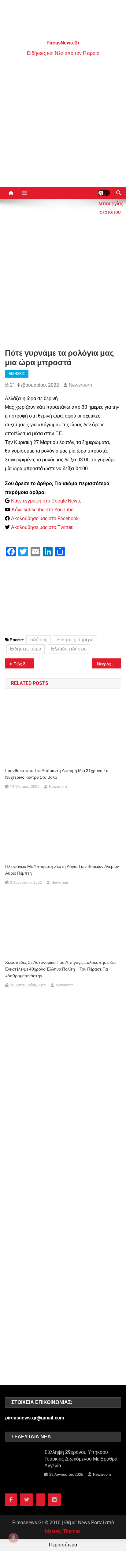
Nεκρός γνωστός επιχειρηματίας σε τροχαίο (109, 663)
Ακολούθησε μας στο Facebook (45, 518)
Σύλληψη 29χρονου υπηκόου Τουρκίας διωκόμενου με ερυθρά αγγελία (80, 1458)
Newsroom (80, 385)
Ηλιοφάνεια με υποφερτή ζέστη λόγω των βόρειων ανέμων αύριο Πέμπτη (62, 870)
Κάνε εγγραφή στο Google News (45, 501)
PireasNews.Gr (63, 43)
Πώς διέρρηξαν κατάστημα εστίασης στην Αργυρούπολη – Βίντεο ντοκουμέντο (23, 663)
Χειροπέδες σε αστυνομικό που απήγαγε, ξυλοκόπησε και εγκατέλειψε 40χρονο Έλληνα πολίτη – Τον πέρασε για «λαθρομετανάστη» (60, 969)
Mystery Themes (62, 1531)
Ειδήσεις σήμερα (75, 640)
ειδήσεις (38, 640)
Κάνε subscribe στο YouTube (42, 510)
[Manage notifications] (13, 1537)
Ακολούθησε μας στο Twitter (41, 527)
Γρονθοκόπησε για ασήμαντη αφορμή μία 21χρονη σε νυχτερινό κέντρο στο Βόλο (56, 774)
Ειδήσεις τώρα (25, 649)
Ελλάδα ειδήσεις (69, 649)
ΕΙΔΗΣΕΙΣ (17, 374)
